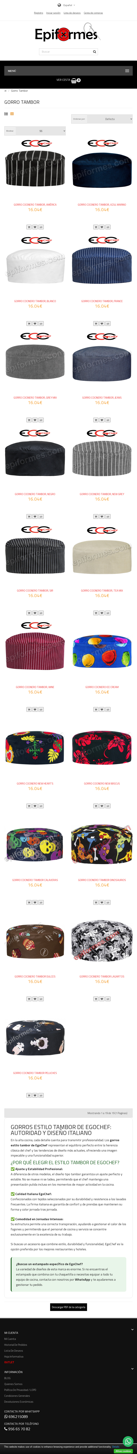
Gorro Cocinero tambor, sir (35, 591)
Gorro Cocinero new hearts (35, 783)
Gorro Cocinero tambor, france (102, 301)
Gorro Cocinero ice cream (102, 687)
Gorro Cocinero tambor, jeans (102, 398)
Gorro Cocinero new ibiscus (102, 783)
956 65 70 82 (18, 1429)
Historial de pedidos (15, 1345)
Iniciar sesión (53, 13)
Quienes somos (13, 1384)
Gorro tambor (19, 90)
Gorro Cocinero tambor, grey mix (35, 398)
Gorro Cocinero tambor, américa (35, 205)
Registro (38, 13)
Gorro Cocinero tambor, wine (35, 687)
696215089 (18, 1417)
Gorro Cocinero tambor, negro (35, 494)
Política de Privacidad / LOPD (20, 1390)
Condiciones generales (17, 1396)
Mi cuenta (10, 1339)
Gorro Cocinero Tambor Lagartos (102, 976)
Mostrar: (10, 131)
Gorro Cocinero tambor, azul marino (102, 205)
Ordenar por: (79, 119)
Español (68, 5)
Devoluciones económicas (18, 1402)
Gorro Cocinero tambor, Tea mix (102, 591)
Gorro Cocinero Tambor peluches (35, 1073)
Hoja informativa (13, 1356)
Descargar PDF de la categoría (68, 1307)
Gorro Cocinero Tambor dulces (35, 976)
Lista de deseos (13, 1351)
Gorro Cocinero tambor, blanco (35, 301)
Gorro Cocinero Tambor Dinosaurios (102, 880)
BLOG (7, 1378)
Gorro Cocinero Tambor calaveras (35, 880)
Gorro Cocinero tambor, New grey (102, 494)
